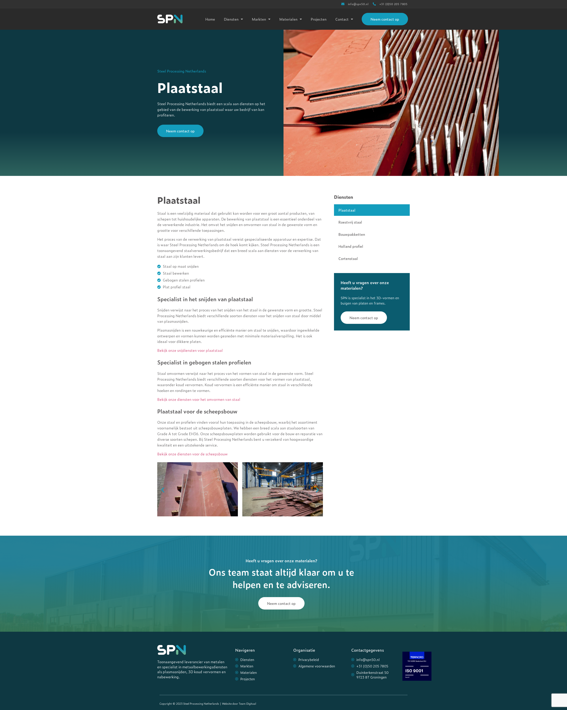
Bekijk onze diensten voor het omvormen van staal (198, 399)
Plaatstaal (346, 210)
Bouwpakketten (351, 234)
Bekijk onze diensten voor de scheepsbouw (192, 453)
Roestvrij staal (350, 222)
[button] (162, 490)
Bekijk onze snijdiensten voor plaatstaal (190, 350)
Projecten (318, 19)
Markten (259, 19)
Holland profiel (350, 246)
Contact (342, 19)
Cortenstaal (348, 258)
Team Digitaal (247, 704)
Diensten (231, 19)
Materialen (288, 19)
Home (210, 19)
